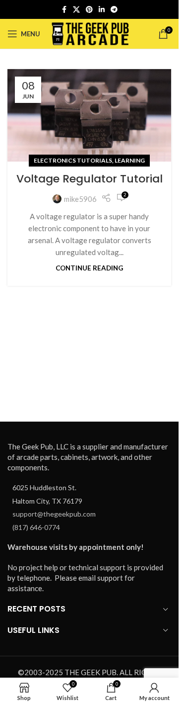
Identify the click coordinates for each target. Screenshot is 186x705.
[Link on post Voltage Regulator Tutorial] (89, 115)
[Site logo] (90, 32)
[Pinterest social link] (89, 9)
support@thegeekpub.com (54, 514)
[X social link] (76, 9)
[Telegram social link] (114, 9)
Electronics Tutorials (73, 160)
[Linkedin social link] (102, 9)
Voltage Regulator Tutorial (89, 178)
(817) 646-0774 (36, 527)
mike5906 (80, 198)
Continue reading (89, 268)
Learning (130, 160)
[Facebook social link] (64, 9)
